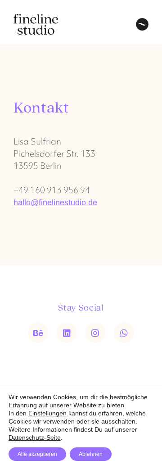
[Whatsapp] (124, 332)
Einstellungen (47, 413)
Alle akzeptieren (37, 454)
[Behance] (38, 332)
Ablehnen (91, 454)
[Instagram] (95, 332)
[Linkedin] (66, 332)
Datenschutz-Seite (35, 437)
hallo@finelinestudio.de (55, 202)
